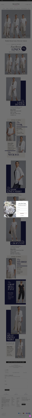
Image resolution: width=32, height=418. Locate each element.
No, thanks (22, 215)
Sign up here (22, 213)
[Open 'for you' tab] (30, 416)
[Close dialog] (27, 201)
